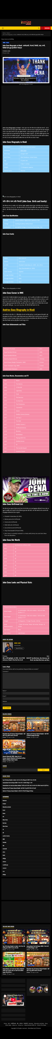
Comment (6, 671)
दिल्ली (4, 855)
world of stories (6, 836)
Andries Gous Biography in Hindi (19, 309)
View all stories (44, 985)
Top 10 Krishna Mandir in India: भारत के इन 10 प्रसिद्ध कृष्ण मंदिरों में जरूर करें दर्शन (19, 780)
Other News (5, 820)
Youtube (4, 842)
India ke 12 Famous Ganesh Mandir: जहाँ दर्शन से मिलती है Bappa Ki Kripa (38, 734)
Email (4, 696)
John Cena (23, 150)
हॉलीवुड (4, 874)
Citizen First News (41, 1025)
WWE (4, 42)
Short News (5, 826)
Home (7, 42)
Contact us (20, 1025)
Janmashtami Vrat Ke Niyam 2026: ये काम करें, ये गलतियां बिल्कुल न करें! (17, 782)
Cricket (4, 803)
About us (14, 1025)
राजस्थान (4, 868)
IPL (3, 816)
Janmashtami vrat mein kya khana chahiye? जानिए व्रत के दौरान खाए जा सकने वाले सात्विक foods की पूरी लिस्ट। (26, 785)
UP (3, 833)
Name (5, 690)
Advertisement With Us (30, 1025)
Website (5, 701)
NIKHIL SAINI (7, 51)
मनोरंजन (4, 861)
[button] (2, 28)
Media (5, 737)
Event (5, 730)
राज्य (4, 871)
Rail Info (4, 823)
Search (5, 766)
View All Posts (19, 648)
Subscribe (47, 28)
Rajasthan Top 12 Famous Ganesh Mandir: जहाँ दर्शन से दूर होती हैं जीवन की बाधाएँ (14, 734)
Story (46, 1023)
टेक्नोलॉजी (5, 849)
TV (3, 829)
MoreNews (31, 1028)
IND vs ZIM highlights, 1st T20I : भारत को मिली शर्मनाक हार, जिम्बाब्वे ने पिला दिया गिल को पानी (14, 658)
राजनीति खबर (5, 865)
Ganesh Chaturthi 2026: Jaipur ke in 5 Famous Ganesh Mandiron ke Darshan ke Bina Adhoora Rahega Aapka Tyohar (14, 758)
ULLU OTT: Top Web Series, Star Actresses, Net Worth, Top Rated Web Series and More (37, 658)
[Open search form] (38, 28)
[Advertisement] (26, 9)
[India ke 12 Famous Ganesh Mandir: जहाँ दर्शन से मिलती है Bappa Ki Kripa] (38, 724)
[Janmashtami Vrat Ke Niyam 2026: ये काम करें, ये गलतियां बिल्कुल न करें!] (38, 936)
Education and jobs (7, 807)
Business (5, 800)
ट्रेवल (4, 852)
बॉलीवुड (4, 858)
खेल (3, 845)
